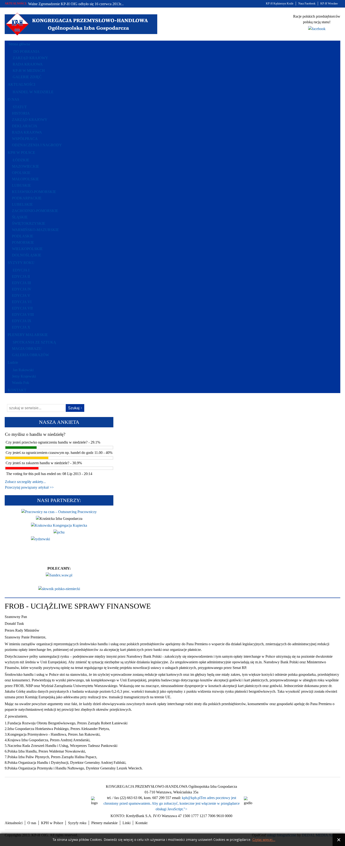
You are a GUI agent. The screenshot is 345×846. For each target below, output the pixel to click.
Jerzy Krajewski (24, 376)
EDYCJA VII (22, 308)
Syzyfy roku (77, 823)
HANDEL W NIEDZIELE (33, 92)
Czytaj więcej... (263, 840)
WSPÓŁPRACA (25, 139)
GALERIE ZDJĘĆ (27, 77)
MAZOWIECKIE (25, 166)
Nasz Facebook (306, 3)
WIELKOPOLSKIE (27, 249)
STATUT (20, 107)
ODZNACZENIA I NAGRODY (37, 145)
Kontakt (141, 823)
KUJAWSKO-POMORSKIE (34, 192)
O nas (31, 823)
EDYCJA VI (21, 302)
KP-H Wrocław (329, 3)
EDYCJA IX (21, 321)
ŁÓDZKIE (21, 160)
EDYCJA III (21, 283)
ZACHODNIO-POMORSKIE (35, 211)
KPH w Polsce (52, 823)
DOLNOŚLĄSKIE (26, 255)
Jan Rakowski (23, 370)
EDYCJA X (21, 327)
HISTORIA (21, 113)
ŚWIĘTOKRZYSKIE (28, 223)
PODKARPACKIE (27, 198)
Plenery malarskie (104, 823)
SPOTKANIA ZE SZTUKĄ (34, 342)
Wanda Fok (20, 383)
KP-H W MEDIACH (29, 71)
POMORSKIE (23, 242)
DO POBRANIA (26, 52)
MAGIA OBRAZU (27, 349)
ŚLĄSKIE (20, 217)
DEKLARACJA (24, 126)
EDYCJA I (21, 270)
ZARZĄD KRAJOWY (30, 58)
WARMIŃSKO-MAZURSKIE (35, 230)
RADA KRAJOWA (28, 64)
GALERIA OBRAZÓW (30, 355)
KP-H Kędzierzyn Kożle (279, 3)
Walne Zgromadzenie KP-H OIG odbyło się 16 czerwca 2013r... (76, 4)
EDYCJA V (21, 295)
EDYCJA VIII (23, 315)
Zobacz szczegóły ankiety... (25, 482)
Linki (126, 823)
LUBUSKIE (21, 185)
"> (185, 809)
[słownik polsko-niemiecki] (59, 589)
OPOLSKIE (21, 173)
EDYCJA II (21, 276)
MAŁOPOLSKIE (25, 179)
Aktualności (14, 823)
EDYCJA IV (21, 289)
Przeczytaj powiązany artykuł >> (29, 487)
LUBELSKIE (22, 204)
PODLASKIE (22, 236)
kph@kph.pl (191, 798)
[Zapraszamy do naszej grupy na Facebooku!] (317, 29)
